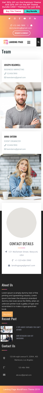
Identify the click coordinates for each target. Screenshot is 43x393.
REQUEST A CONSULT (21, 33)
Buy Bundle (32, 11)
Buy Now (7, 314)
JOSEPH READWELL (12, 64)
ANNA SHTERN (10, 136)
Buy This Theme (13, 11)
